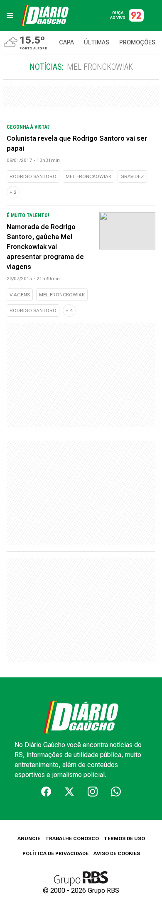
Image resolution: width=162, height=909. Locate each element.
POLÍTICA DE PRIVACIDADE (55, 853)
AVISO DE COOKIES (116, 853)
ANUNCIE (28, 838)
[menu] (10, 15)
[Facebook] (46, 792)
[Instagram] (93, 792)
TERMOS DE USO (124, 838)
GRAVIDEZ (132, 176)
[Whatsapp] (116, 792)
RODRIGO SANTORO (33, 176)
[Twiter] (69, 792)
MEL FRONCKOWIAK (88, 176)
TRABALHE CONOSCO (72, 838)
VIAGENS (20, 295)
